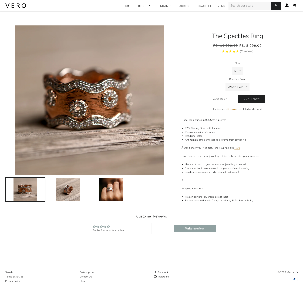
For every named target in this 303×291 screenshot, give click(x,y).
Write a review (194, 228)
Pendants (164, 6)
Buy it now (252, 99)
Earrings (184, 6)
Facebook (162, 272)
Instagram (163, 276)
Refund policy (87, 272)
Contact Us (86, 276)
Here (237, 148)
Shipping (232, 109)
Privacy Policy (12, 281)
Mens (221, 6)
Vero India (292, 272)
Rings (142, 6)
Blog (82, 281)
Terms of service (14, 276)
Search (9, 272)
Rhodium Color (237, 79)
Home (128, 6)
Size (237, 63)
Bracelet (204, 6)
